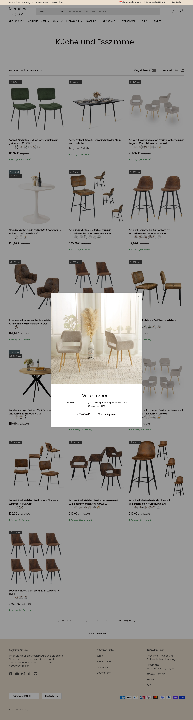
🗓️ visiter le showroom (130, 2)
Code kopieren (108, 414)
